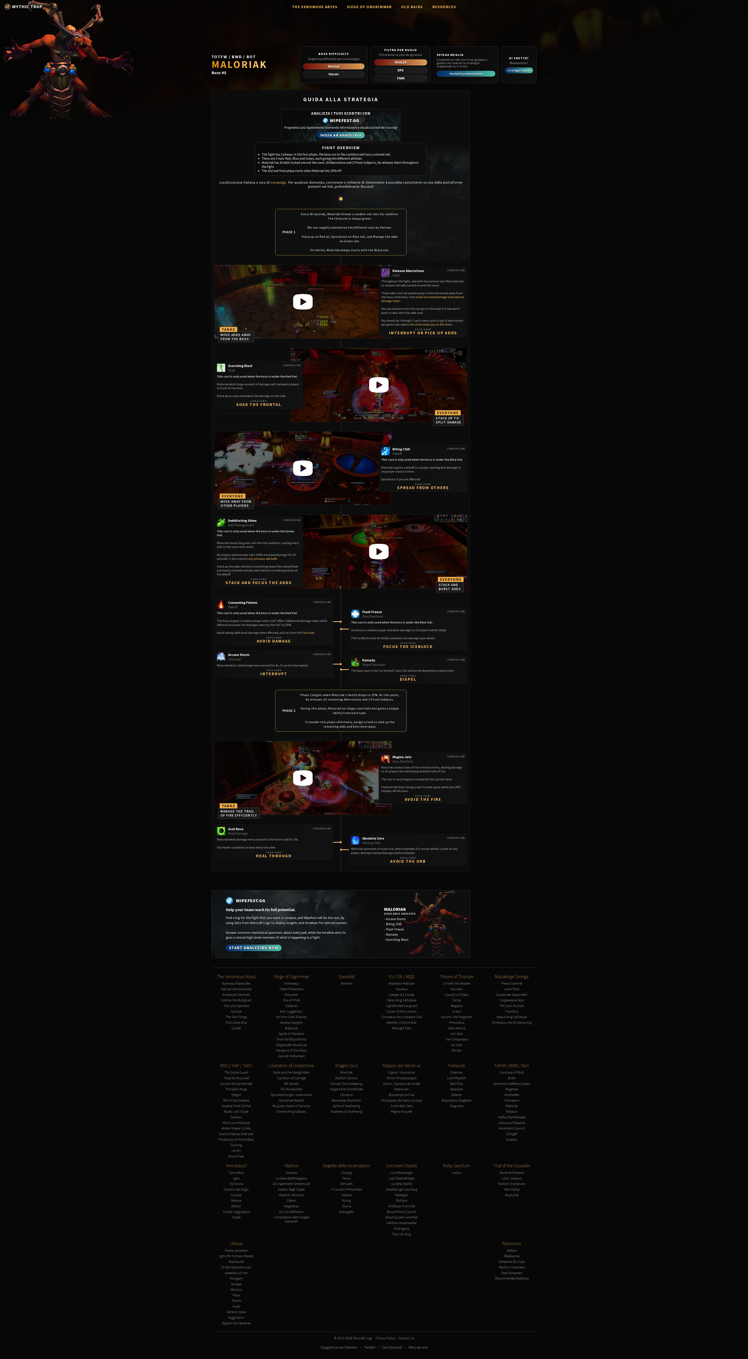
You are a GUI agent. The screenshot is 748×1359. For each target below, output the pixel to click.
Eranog (346, 1173)
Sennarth (346, 1184)
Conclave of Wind (512, 1072)
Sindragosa (401, 1229)
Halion (456, 1173)
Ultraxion (346, 1095)
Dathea (346, 1195)
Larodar (236, 1195)
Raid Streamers (511, 1273)
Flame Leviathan (236, 1251)
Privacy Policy (385, 1338)
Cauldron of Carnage (291, 1078)
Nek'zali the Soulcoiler (236, 989)
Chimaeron (511, 1100)
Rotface (401, 1201)
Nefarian (512, 1112)
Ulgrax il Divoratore (401, 1072)
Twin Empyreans (456, 1039)
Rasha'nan (401, 1089)
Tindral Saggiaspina (236, 1212)
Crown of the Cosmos (401, 1012)
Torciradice (236, 1173)
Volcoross (236, 1184)
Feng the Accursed (236, 1078)
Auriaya (236, 1284)
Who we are (418, 1347)
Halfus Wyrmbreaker (512, 1117)
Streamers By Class (512, 1262)
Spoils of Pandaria (291, 1034)
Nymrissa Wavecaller (236, 983)
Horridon (456, 989)
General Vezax (236, 1312)
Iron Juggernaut (291, 1012)
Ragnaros (456, 1106)
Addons (512, 1251)
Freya (236, 1295)
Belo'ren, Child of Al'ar (401, 1023)
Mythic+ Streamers (512, 1267)
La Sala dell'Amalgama (291, 1178)
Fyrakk (236, 1217)
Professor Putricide (401, 1206)
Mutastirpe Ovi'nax (402, 1095)
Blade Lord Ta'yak (236, 1112)
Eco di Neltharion (291, 1212)
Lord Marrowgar (401, 1173)
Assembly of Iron (236, 1273)
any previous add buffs (262, 559)
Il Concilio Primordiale (346, 1189)
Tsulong (236, 1145)
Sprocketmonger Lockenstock (291, 1095)
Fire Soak (308, 633)
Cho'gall (511, 1134)
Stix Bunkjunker (291, 1089)
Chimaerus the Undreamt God (401, 1017)
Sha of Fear (236, 1156)
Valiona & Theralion (511, 1123)
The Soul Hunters (512, 1006)
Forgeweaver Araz (511, 1000)
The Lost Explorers (236, 1006)
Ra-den (457, 1050)
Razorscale (236, 1262)
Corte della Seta (402, 1106)
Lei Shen (456, 1045)
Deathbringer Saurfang (401, 1189)
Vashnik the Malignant (236, 1000)
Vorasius (402, 989)
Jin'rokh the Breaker (456, 983)
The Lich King (401, 1234)
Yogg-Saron (236, 1318)
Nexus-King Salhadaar (512, 1017)
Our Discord (392, 1347)
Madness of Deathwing (346, 1112)
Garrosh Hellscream (291, 1056)
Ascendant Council (512, 1128)
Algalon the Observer (236, 1323)
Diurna (346, 1206)
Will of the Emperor (236, 1100)
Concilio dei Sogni (236, 1189)
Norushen (291, 995)
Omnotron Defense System (511, 1084)
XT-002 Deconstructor (236, 1267)
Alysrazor (456, 1089)
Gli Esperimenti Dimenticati (291, 1184)
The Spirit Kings (236, 1089)
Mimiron (236, 1290)
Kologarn (236, 1278)
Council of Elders (456, 995)
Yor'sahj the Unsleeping (346, 1084)
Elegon (236, 1095)
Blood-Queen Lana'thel (401, 1217)
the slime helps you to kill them (430, 324)
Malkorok (291, 1028)
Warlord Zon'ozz (346, 1078)
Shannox (457, 1072)
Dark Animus (456, 1028)
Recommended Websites (512, 1278)
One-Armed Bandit (291, 1100)
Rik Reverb (291, 1084)
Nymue (236, 1201)
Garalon (236, 1117)
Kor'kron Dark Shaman (291, 1017)
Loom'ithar (511, 989)
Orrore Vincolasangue (401, 1078)
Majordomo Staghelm (457, 1100)
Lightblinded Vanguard (401, 1006)
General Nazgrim (291, 1023)
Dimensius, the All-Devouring (512, 1023)
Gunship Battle (401, 1184)
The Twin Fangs (236, 1017)
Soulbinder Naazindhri (511, 995)
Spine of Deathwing (346, 1106)
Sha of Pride (291, 1000)
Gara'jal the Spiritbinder (236, 1084)
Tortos (456, 1000)
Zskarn (291, 1201)
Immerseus (291, 983)
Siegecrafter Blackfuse (291, 1045)
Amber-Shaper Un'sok (236, 1128)
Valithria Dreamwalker (401, 1223)
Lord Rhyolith (456, 1078)
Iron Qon (456, 1034)
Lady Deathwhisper (401, 1178)
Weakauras (512, 1256)
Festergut (401, 1195)
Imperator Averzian (401, 983)
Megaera (457, 1006)
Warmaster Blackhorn (346, 1100)
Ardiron (236, 1206)
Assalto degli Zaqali (291, 1189)
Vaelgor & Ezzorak (401, 995)
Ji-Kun (456, 1012)
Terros (346, 1178)
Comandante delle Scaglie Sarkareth (291, 1219)
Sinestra (511, 1140)
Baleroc (456, 1095)
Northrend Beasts (512, 1173)
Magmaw (511, 1089)
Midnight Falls (401, 1028)
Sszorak (236, 1012)
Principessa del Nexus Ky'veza (401, 1100)
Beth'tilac (456, 1084)
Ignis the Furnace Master (236, 1256)
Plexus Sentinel (511, 983)
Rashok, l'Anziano (291, 1195)
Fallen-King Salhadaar (401, 1000)
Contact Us (406, 1338)
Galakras (291, 1006)
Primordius (456, 1023)
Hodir (236, 1306)
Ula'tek (236, 1028)
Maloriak (512, 1106)
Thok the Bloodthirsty (291, 1039)
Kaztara (291, 1173)
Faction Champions (511, 1184)
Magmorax (291, 1206)
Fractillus (511, 1012)
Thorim (236, 1301)
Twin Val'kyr (512, 1189)
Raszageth (346, 1212)
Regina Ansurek (401, 1112)
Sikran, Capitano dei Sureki (401, 1084)
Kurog (346, 1201)
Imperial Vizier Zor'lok (236, 1106)
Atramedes (512, 1095)
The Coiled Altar (236, 1023)
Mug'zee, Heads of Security (291, 1106)
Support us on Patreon (339, 1347)
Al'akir (512, 1078)
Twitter (369, 1347)
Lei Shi (236, 1151)
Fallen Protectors (291, 989)
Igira (236, 1178)
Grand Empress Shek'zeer (236, 1134)
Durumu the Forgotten (456, 1017)
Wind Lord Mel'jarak (236, 1123)
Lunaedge (278, 182)
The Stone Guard (236, 1072)
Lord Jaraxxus (511, 1178)
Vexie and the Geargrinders (291, 1072)
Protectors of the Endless (236, 1140)
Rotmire (346, 983)
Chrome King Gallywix (291, 1112)
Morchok (346, 1072)
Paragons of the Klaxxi (291, 1050)
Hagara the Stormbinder (346, 1089)
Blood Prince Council (401, 1212)
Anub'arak (512, 1195)
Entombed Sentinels (236, 995)
